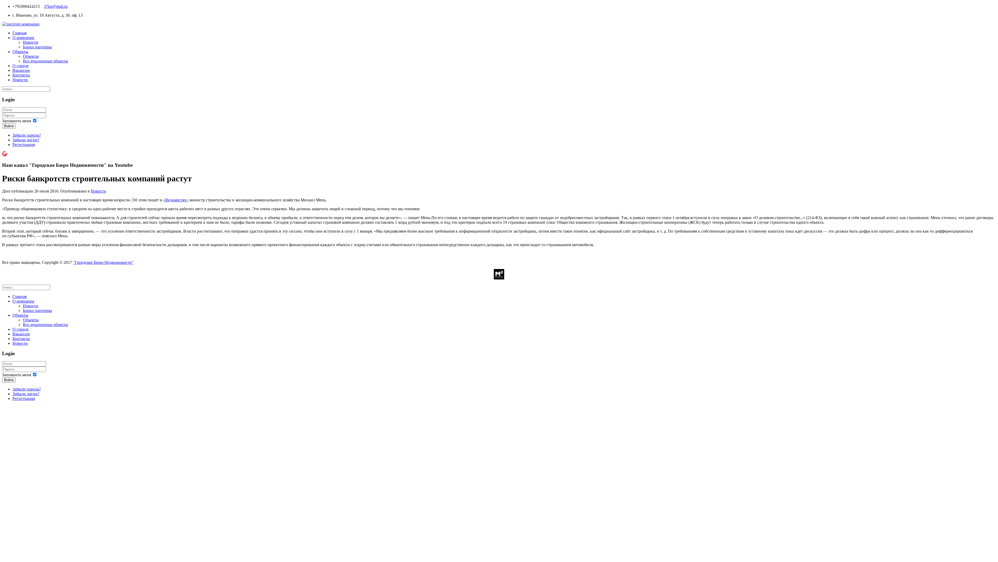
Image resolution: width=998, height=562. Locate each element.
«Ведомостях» (175, 200)
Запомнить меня (16, 121)
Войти (9, 126)
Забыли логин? (25, 140)
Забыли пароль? (26, 135)
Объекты (20, 51)
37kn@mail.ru (56, 6)
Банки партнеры (37, 47)
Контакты (21, 75)
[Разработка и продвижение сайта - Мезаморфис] (499, 278)
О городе (20, 65)
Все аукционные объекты (45, 61)
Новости (30, 42)
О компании (23, 37)
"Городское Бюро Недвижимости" (103, 262)
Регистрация (23, 144)
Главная (19, 33)
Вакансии (21, 70)
